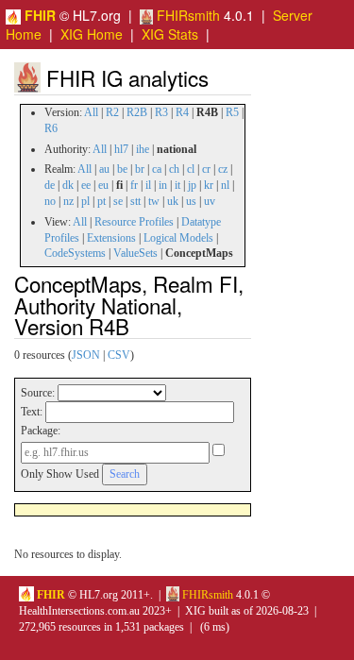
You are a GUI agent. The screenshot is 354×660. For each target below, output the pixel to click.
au (104, 169)
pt (101, 201)
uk (172, 201)
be (122, 169)
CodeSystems (75, 253)
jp (192, 185)
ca (156, 169)
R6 (51, 128)
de (49, 185)
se (118, 201)
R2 (112, 112)
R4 (182, 112)
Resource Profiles (134, 221)
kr (208, 185)
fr (134, 185)
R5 (232, 112)
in (163, 185)
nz (68, 201)
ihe (142, 149)
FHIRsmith (186, 15)
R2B (136, 112)
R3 (161, 112)
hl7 (121, 149)
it (177, 185)
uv (209, 201)
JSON (86, 355)
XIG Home (91, 34)
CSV (119, 355)
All (91, 112)
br (139, 169)
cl (190, 169)
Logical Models (178, 238)
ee (86, 185)
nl (225, 185)
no (50, 201)
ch (174, 169)
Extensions (111, 238)
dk (68, 185)
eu (103, 185)
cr (206, 169)
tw (154, 201)
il (148, 185)
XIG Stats (170, 34)
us (191, 201)
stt (135, 201)
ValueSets (135, 253)
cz (223, 169)
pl (85, 201)
